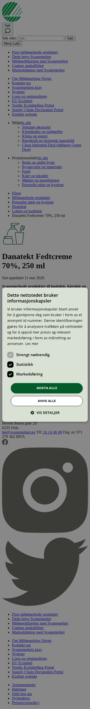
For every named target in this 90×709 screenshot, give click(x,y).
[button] (45, 412)
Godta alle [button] (46, 388)
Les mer (31, 343)
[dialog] (45, 354)
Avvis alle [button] (47, 401)
